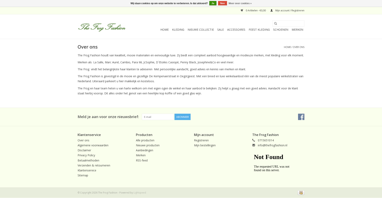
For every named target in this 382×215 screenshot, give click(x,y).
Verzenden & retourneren (94, 165)
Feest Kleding (259, 29)
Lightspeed (140, 192)
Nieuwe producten (148, 145)
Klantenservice (87, 170)
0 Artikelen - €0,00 (255, 10)
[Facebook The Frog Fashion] (301, 117)
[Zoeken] (276, 23)
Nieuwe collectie (201, 29)
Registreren (201, 140)
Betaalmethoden (88, 160)
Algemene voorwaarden (93, 145)
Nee (222, 3)
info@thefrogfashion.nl (272, 145)
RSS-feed (142, 160)
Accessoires (236, 29)
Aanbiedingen (144, 150)
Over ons (298, 47)
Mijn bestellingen (205, 145)
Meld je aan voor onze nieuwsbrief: (108, 117)
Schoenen (280, 29)
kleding (178, 29)
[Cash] (300, 192)
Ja (212, 3)
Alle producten (145, 140)
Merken (297, 29)
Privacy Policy (86, 155)
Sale (220, 29)
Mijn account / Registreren (289, 10)
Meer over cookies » (240, 3)
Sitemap (83, 175)
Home (164, 29)
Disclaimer (84, 150)
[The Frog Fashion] (102, 27)
